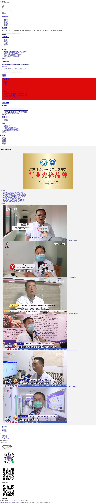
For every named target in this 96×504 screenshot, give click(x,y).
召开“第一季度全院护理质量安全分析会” (11, 128)
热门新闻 (3, 190)
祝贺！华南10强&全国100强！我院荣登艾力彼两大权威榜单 (14, 193)
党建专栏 (4, 76)
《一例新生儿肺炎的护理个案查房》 (10, 127)
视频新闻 (3, 203)
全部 (3, 5)
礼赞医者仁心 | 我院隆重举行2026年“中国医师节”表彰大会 (14, 52)
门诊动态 (4, 66)
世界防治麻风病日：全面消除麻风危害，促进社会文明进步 (14, 196)
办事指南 (6, 84)
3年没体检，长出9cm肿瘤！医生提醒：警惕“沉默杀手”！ (13, 201)
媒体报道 (6, 41)
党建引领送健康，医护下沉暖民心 (10, 94)
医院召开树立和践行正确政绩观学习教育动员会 (12, 96)
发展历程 (6, 20)
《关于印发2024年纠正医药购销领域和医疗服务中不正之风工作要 (16, 112)
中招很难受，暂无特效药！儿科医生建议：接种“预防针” (13, 200)
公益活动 (6, 43)
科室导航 (4, 75)
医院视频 (6, 44)
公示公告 (6, 42)
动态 (3, 123)
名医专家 (4, 74)
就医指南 (9, 33)
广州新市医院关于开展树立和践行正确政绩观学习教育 (14, 97)
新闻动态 (4, 34)
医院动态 (6, 39)
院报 (5, 45)
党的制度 (6, 82)
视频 (3, 8)
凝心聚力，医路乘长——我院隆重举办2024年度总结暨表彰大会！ (15, 195)
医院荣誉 (6, 22)
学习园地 (6, 83)
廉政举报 (4, 132)
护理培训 (6, 126)
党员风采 (6, 86)
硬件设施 (6, 23)
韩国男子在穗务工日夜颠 (73, 240)
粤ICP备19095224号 (15, 502)
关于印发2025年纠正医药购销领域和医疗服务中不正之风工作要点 (16, 110)
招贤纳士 (4, 131)
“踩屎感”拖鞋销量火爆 (72, 386)
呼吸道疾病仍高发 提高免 (73, 313)
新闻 (3, 6)
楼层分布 (23, 64)
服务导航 (4, 58)
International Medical (5, 57)
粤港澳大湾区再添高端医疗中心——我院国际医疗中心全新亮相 (14, 194)
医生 (3, 7)
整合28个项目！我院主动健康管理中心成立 (12, 55)
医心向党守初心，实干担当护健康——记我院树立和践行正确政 (15, 93)
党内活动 (6, 85)
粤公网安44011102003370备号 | (6, 502)
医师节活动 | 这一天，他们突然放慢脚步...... (12, 53)
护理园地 (6, 119)
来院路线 (6, 25)
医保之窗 (13, 64)
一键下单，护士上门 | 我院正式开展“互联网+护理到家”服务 (14, 199)
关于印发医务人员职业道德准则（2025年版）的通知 (13, 109)
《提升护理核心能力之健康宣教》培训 (11, 129)
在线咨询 (4, 33)
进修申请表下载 (7, 125)
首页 (3, 12)
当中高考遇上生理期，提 (73, 277)
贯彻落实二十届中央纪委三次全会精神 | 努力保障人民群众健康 (15, 111)
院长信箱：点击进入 (6, 449)
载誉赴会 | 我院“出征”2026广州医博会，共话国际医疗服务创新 (15, 51)
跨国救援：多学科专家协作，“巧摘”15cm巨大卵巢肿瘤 (13, 192)
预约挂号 (14, 33)
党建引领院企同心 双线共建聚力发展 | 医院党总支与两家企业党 (15, 95)
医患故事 (6, 40)
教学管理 (6, 120)
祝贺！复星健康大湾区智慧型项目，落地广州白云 (13, 54)
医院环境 (6, 24)
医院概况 (4, 13)
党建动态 (4, 91)
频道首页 (4, 137)
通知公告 (6, 81)
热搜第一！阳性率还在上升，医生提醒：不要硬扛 (12, 197)
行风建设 (5, 103)
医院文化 (6, 21)
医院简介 (6, 19)
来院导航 (18, 33)
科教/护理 (4, 114)
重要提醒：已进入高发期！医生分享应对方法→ (12, 198)
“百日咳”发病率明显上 (72, 422)
